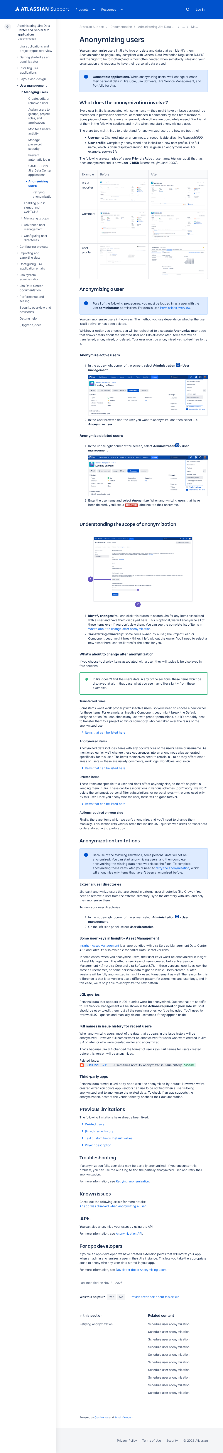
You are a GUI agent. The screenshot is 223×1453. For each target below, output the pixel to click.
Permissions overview (175, 308)
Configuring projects (34, 246)
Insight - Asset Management (99, 945)
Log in (200, 9)
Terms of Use (151, 1440)
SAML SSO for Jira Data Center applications (39, 170)
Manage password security (35, 144)
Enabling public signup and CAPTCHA (35, 207)
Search (187, 9)
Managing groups (36, 218)
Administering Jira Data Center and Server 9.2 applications (33, 30)
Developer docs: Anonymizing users (141, 1269)
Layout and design (33, 79)
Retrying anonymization (132, 1181)
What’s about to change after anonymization (119, 629)
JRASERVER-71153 (98, 1065)
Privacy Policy (127, 1440)
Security (172, 1440)
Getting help (28, 318)
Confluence (101, 1417)
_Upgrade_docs (30, 325)
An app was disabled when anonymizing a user (112, 1206)
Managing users (36, 92)
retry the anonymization (172, 868)
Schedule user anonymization (168, 1324)
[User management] (183, 27)
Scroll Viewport (123, 1417)
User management (33, 85)
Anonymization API (129, 1233)
